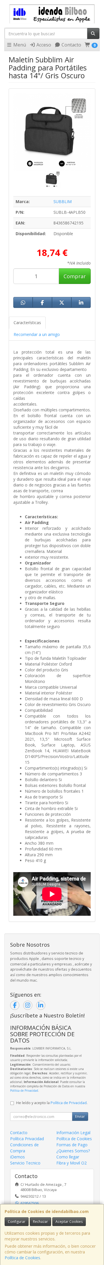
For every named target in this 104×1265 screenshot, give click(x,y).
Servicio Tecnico (25, 1163)
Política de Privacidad (24, 1090)
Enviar (80, 1116)
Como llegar (67, 1157)
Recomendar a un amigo (37, 334)
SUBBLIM (62, 201)
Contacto (70, 45)
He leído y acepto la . (52, 1102)
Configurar (16, 1221)
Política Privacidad (27, 1138)
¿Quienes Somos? (73, 1150)
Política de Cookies (22, 1257)
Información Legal (73, 1132)
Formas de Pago (72, 1144)
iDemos (17, 1157)
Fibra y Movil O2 (71, 1163)
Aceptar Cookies (69, 1221)
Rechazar (40, 1221)
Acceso (43, 45)
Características (27, 322)
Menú (19, 45)
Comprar (75, 276)
